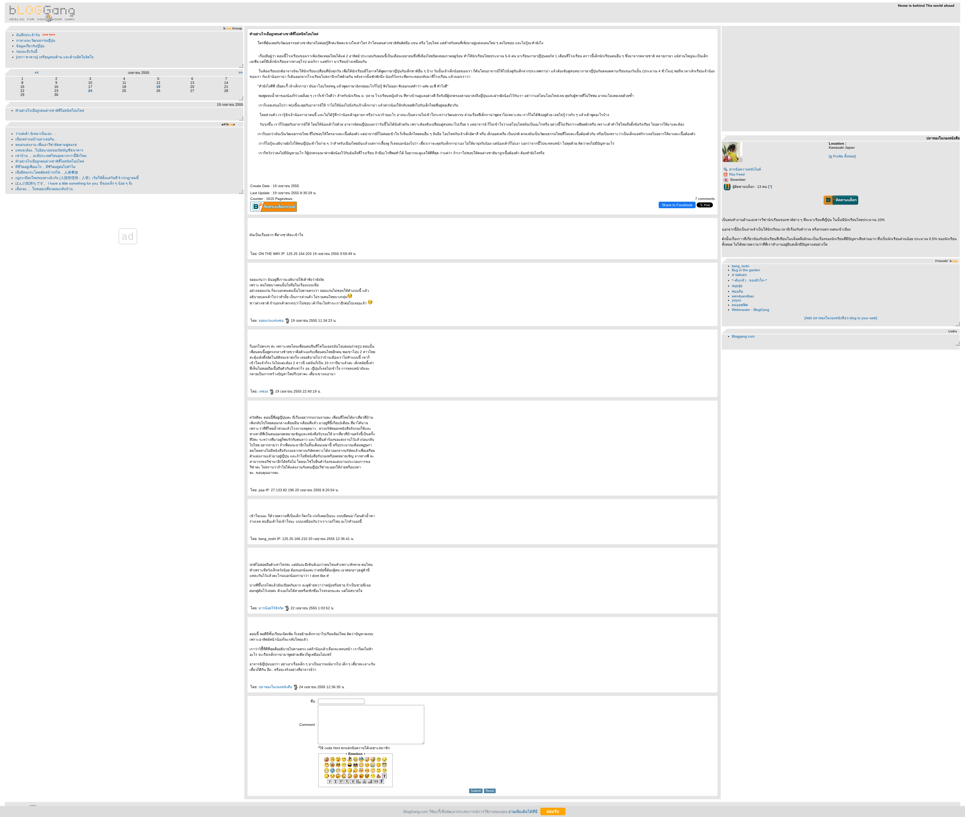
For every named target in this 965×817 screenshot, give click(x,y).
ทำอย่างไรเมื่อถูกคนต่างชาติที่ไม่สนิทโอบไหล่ (49, 110)
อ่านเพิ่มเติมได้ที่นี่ (522, 811)
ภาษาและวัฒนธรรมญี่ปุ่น (35, 40)
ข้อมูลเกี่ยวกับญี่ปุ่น (30, 46)
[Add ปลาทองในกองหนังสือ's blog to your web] (840, 318)
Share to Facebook (677, 205)
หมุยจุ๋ (737, 286)
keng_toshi (740, 266)
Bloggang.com (743, 336)
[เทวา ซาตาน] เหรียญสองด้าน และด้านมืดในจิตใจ (54, 57)
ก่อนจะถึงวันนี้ (26, 51)
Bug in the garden (746, 270)
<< (37, 73)
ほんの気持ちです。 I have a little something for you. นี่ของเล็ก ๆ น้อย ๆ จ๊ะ (74, 183)
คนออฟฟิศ (740, 305)
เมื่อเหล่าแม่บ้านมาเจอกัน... (36, 139)
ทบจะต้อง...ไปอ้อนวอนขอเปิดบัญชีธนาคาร (49, 150)
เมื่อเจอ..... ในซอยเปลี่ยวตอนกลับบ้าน (44, 189)
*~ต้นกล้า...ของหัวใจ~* (749, 280)
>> (240, 73)
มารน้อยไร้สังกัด (271, 608)
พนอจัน (737, 291)
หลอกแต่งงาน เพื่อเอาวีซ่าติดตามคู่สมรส (46, 145)
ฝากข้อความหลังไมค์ (745, 169)
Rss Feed (737, 174)
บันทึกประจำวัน (28, 35)
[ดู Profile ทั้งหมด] (842, 156)
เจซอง (264, 391)
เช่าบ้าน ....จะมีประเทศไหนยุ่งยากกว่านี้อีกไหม (50, 156)
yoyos (736, 300)
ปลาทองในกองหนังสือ (276, 687)
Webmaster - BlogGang (750, 310)
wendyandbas (743, 296)
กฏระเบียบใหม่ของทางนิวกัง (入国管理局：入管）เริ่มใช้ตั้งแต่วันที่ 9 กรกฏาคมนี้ (77, 178)
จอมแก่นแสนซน (272, 320)
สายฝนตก (739, 275)
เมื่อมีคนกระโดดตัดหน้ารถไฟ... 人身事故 (46, 172)
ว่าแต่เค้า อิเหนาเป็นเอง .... (36, 134)
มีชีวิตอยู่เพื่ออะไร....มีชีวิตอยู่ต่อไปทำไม (45, 167)
